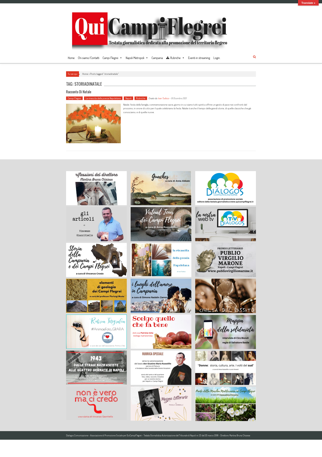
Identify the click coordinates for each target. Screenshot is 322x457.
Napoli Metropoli (135, 58)
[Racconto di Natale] (93, 123)
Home (71, 58)
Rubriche (175, 58)
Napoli (128, 98)
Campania (157, 58)
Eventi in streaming (199, 58)
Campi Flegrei (110, 58)
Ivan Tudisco (163, 98)
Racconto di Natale (78, 91)
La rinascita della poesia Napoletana (103, 98)
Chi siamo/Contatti (88, 58)
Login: (216, 58)
